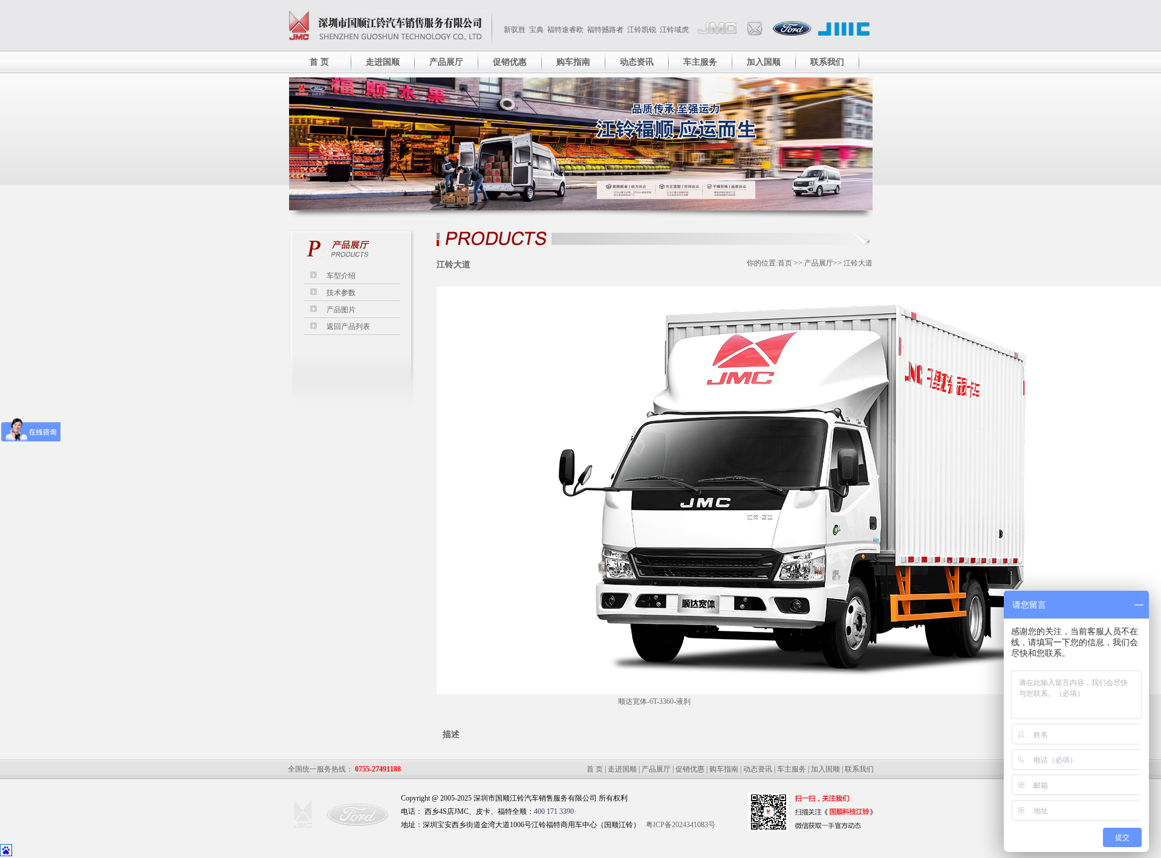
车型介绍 (341, 275)
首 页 (319, 62)
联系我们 (827, 62)
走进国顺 (383, 62)
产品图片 (341, 309)
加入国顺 (764, 62)
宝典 (536, 29)
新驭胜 (514, 29)
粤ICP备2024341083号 (680, 825)
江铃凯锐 (641, 29)
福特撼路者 (605, 29)
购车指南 (573, 62)
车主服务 (700, 62)
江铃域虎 (674, 29)
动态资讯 (637, 62)
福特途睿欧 (565, 29)
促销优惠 (510, 62)
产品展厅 (446, 62)
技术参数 (341, 292)
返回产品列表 (348, 326)
